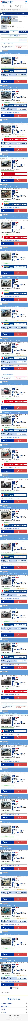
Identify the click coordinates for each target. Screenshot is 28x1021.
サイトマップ (9, 1015)
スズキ (15, 538)
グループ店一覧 (23, 31)
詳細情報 (4, 31)
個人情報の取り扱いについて (14, 1017)
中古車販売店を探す (8, 9)
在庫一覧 (14, 31)
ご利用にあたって (17, 1015)
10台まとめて (8, 43)
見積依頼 (21, 80)
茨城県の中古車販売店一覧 (16, 9)
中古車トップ (3, 9)
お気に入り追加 (8, 81)
